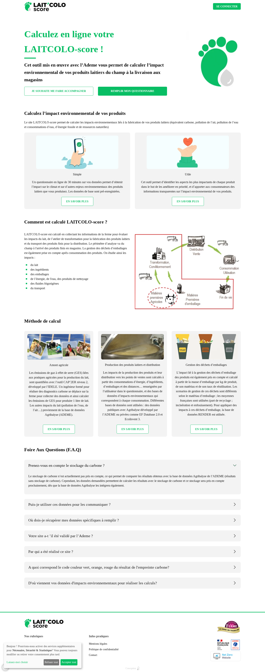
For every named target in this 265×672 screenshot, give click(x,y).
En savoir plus (77, 201)
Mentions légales (98, 643)
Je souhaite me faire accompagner (59, 91)
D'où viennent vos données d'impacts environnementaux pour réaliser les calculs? (92, 583)
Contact (93, 655)
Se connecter (226, 6)
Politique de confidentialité (104, 649)
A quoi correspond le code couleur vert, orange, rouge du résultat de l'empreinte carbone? (98, 567)
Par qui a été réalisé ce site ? (50, 551)
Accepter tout (68, 662)
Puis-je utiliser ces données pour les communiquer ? (69, 504)
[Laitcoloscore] (45, 6)
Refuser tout (51, 662)
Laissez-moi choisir (17, 662)
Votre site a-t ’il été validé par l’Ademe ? (60, 536)
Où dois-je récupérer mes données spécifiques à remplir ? (73, 520)
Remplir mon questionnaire (132, 91)
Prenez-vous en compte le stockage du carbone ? (66, 465)
